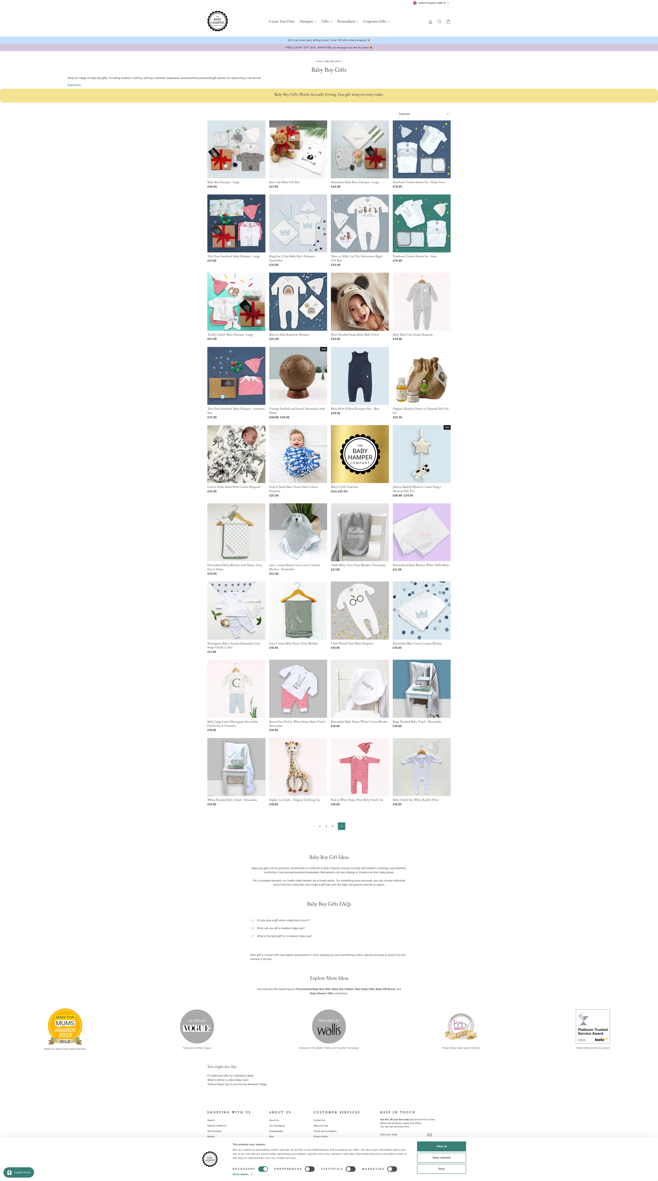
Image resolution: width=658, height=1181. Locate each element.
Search (211, 1120)
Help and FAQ (321, 1125)
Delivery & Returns (216, 1125)
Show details (240, 1174)
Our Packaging (277, 1125)
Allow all (441, 1146)
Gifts (325, 21)
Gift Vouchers (214, 1131)
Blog (271, 1136)
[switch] (310, 1169)
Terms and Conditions (325, 1131)
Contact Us (319, 1120)
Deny (441, 1168)
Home (319, 61)
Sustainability (276, 1131)
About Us (274, 1120)
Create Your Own (282, 21)
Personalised (346, 21)
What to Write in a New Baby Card (227, 1080)
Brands (211, 1136)
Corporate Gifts (375, 21)
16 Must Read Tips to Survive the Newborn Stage (237, 1084)
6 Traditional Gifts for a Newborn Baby (230, 1075)
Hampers (307, 21)
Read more (74, 84)
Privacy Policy (321, 1136)
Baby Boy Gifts (332, 61)
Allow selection (441, 1157)
